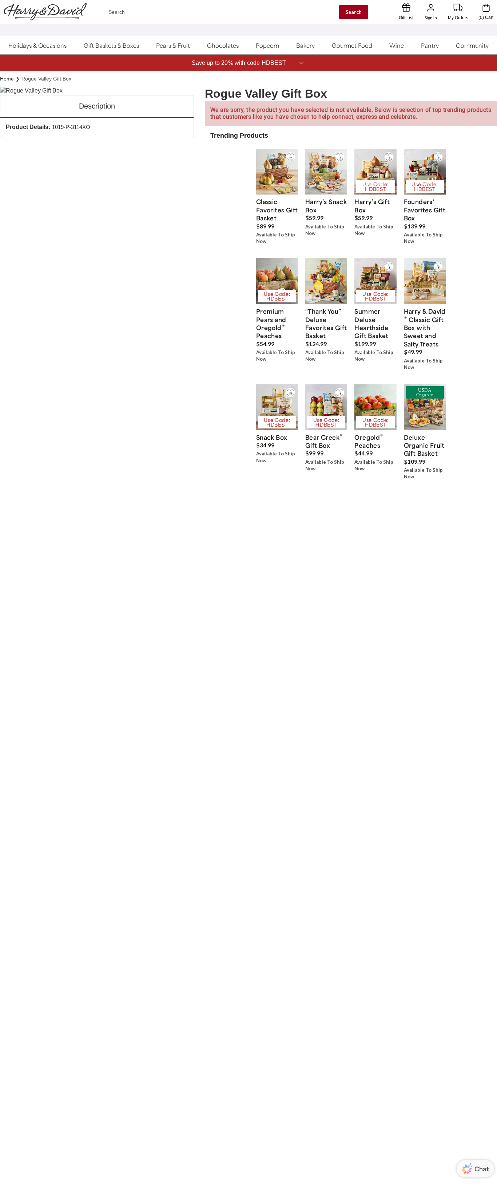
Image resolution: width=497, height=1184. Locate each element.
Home (7, 79)
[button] (37, 45)
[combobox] (220, 12)
